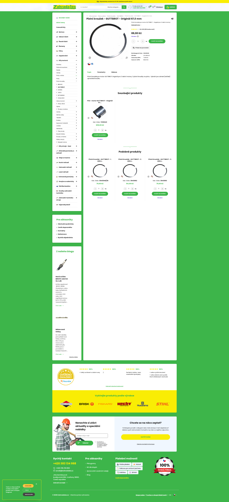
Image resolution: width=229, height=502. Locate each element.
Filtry (61, 51)
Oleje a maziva (64, 158)
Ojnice (58, 106)
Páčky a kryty (60, 139)
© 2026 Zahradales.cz (60, 495)
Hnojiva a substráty (66, 181)
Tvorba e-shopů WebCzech (156, 495)
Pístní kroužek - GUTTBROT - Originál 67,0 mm (138, 16)
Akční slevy (60, 23)
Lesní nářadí (63, 172)
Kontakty (61, 231)
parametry (101, 72)
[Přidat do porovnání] (92, 118)
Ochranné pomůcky (66, 177)
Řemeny (62, 46)
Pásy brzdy (61, 131)
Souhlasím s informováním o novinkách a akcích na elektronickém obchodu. (102, 444)
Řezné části (63, 41)
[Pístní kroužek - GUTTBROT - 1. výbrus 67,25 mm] (100, 170)
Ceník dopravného (65, 227)
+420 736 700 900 (63, 468)
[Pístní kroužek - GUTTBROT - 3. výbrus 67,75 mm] (160, 170)
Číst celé (58, 305)
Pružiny (58, 120)
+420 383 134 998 (139, 8)
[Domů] (87, 15)
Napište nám (145, 437)
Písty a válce (60, 75)
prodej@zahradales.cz (64, 471)
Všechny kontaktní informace (145, 444)
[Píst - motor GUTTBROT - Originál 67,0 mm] (100, 111)
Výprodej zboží (64, 205)
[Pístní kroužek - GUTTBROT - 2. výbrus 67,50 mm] (130, 170)
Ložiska (58, 126)
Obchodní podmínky (66, 224)
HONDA (60, 90)
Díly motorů (63, 60)
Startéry (58, 64)
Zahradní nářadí (65, 167)
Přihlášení (159, 7)
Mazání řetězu (60, 134)
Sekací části (63, 37)
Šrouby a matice (63, 109)
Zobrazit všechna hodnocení (114, 386)
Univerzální (61, 98)
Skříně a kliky (60, 115)
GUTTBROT (61, 87)
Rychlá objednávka (65, 238)
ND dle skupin (92, 467)
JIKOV (59, 92)
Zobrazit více (135, 25)
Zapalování (63, 56)
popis (89, 72)
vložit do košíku (157, 41)
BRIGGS (60, 84)
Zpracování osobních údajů (97, 471)
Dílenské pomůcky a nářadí (65, 152)
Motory (61, 32)
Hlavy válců (61, 104)
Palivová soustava (61, 67)
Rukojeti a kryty (62, 142)
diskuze (114, 72)
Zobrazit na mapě (59, 483)
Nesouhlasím (29, 494)
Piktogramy (91, 463)
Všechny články (73, 357)
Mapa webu (140, 495)
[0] (149, 7)
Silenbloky (59, 128)
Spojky (58, 70)
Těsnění (58, 117)
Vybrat (27, 490)
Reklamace (62, 234)
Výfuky (58, 73)
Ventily (58, 112)
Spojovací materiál (62, 123)
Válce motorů (60, 101)
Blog (88, 475)
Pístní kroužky (60, 81)
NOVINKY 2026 (64, 18)
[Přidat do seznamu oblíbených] (90, 58)
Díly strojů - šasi (65, 146)
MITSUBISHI (61, 95)
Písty (57, 78)
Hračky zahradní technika (64, 192)
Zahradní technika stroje (64, 199)
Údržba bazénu (64, 186)
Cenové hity (60, 27)
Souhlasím (28, 486)
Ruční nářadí (64, 162)
